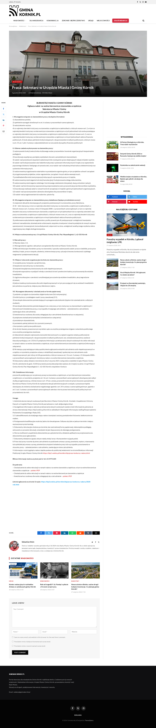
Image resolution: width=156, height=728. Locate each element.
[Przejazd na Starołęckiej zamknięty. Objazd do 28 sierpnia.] (112, 286)
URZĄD (90, 20)
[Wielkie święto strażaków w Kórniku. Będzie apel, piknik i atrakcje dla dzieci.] (112, 179)
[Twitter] (3, 114)
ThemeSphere (89, 720)
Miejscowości (103, 20)
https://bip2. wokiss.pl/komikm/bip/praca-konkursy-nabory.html (66, 453)
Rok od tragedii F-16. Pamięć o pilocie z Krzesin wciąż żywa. (54, 585)
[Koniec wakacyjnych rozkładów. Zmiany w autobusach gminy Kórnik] (23, 570)
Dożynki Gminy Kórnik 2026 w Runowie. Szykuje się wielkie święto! (133, 155)
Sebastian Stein (28, 542)
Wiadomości (22, 26)
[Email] (3, 131)
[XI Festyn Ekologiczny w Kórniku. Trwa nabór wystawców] (112, 145)
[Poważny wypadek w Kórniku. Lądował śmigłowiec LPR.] (127, 224)
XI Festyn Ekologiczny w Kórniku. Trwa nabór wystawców (132, 143)
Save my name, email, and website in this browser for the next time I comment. (39, 637)
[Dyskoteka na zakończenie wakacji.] (112, 168)
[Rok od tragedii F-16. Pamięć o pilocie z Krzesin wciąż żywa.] (54, 570)
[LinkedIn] (3, 120)
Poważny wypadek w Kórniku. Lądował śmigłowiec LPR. (125, 240)
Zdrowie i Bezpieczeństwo (73, 20)
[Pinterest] (3, 125)
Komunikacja (52, 20)
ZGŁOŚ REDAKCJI (120, 21)
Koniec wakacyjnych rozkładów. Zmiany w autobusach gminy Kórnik (22, 585)
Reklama (78, 715)
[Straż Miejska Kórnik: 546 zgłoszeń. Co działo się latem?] (112, 275)
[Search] (143, 20)
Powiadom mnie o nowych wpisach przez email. (30, 646)
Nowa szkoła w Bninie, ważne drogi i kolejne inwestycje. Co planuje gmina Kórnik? (85, 586)
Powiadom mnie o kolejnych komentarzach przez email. (32, 642)
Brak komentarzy (35, 93)
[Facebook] (3, 108)
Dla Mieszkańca (36, 20)
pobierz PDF (35, 470)
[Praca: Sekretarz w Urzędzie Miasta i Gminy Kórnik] (78, 64)
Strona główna (13, 26)
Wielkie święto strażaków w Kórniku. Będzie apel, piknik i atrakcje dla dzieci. (133, 179)
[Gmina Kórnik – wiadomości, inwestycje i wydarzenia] (25, 11)
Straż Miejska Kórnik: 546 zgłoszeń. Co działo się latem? (133, 273)
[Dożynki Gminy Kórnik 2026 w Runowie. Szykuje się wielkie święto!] (112, 156)
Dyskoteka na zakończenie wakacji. (132, 165)
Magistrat (75, 581)
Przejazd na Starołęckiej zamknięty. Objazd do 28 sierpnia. (132, 284)
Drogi (11, 581)
